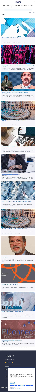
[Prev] (7, 347)
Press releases (24, 5)
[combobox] (18, 10)
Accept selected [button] (21, 385)
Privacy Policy (7, 376)
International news (10, 5)
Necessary (12, 388)
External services (18, 388)
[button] (34, 2)
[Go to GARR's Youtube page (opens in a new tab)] (8, 359)
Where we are (7, 367)
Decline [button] (13, 385)
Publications (30, 5)
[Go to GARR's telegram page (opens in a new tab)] (11, 359)
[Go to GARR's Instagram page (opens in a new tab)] (6, 359)
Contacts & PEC (8, 369)
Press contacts (21, 7)
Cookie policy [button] (12, 382)
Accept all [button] (29, 385)
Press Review (17, 5)
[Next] (28, 347)
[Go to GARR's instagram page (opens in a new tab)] (10, 359)
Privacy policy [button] (12, 383)
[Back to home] (18, 2)
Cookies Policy (7, 378)
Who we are (7, 366)
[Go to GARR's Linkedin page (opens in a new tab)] (13, 359)
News (4, 5)
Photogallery (14, 7)
